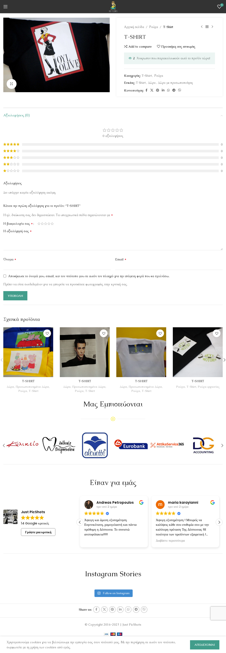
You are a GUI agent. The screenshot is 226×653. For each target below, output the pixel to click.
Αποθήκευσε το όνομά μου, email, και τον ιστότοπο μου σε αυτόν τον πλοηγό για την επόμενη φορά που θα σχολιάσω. (89, 276)
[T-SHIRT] (28, 352)
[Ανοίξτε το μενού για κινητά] (5, 6)
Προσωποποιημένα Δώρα (32, 387)
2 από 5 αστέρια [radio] (42, 223)
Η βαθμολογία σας (18, 223)
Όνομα (9, 259)
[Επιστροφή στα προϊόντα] (207, 27)
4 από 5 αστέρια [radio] (49, 223)
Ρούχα (153, 27)
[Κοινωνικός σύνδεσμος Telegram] (174, 90)
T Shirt (141, 83)
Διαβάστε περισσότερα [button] (170, 541)
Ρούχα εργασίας (209, 387)
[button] (219, 522)
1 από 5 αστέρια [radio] (39, 223)
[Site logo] (113, 6)
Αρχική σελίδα (134, 27)
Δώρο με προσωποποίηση (175, 83)
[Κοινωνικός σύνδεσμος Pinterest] (157, 90)
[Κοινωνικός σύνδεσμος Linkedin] (163, 90)
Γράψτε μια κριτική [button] (38, 532)
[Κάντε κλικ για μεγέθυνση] (12, 84)
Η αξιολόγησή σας (17, 231)
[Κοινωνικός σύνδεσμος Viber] (180, 90)
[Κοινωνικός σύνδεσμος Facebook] (146, 90)
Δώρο (152, 83)
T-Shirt (168, 27)
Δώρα (10, 387)
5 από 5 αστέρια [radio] (52, 223)
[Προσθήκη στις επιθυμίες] (47, 333)
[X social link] (152, 90)
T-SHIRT (28, 381)
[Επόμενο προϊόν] (212, 27)
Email (120, 259)
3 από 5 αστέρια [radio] (45, 223)
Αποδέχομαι (204, 645)
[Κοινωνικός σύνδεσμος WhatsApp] (168, 90)
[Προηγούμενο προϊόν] (201, 27)
